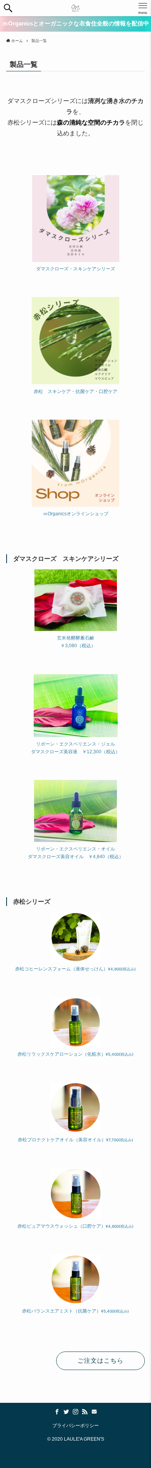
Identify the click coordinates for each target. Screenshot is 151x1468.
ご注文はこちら (100, 1360)
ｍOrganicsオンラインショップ (75, 513)
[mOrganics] (75, 8)
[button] (8, 8)
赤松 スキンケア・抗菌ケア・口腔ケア (75, 391)
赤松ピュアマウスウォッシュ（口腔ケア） (75, 1226)
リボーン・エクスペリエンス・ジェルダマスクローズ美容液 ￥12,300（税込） (75, 747)
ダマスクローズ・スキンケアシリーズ (75, 269)
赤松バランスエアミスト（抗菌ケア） (75, 1311)
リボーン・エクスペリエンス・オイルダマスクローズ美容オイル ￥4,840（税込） (76, 852)
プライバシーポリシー (75, 1425)
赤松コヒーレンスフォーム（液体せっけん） (75, 969)
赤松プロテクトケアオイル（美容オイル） (75, 1139)
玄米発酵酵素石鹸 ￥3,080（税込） (76, 641)
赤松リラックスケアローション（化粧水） (75, 1054)
